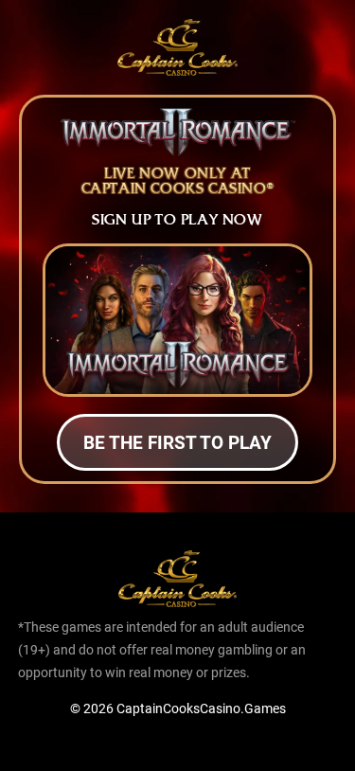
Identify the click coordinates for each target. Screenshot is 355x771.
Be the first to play (177, 442)
